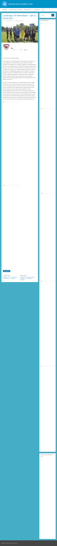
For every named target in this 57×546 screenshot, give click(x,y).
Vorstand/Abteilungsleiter (15, 9)
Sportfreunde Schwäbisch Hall (20, 4)
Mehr (43, 9)
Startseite (4, 9)
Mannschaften (27, 9)
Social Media (37, 9)
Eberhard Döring (19, 20)
